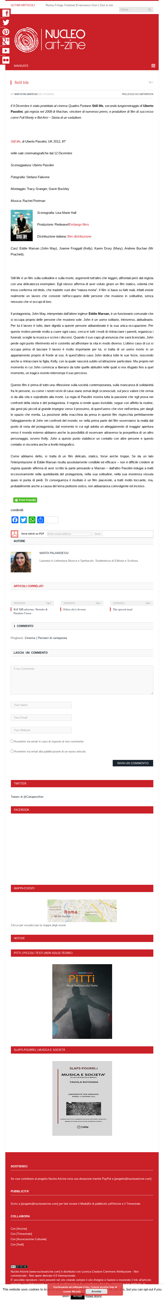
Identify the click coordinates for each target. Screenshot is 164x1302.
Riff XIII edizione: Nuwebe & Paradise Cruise (31, 611)
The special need (122, 609)
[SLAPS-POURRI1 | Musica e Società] (82, 1098)
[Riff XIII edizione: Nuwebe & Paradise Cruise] (32, 600)
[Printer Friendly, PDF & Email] (25, 501)
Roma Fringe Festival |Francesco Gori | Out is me (79, 5)
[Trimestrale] (24, 1233)
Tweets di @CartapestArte (27, 796)
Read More (93, 1296)
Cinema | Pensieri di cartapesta (46, 638)
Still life (15, 141)
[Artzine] (21, 1228)
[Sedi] (20, 1244)
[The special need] (131, 600)
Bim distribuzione (79, 236)
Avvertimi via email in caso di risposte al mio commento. (49, 741)
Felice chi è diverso (74, 609)
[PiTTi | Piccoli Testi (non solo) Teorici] (82, 1001)
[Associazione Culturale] (31, 1239)
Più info (76, 1291)
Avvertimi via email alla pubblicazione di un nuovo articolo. (50, 751)
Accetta (96, 1291)
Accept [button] (77, 1296)
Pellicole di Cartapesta (137, 94)
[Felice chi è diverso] (82, 600)
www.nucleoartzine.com (44, 1271)
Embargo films (79, 224)
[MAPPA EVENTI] (82, 911)
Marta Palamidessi (26, 94)
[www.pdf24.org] (14, 533)
